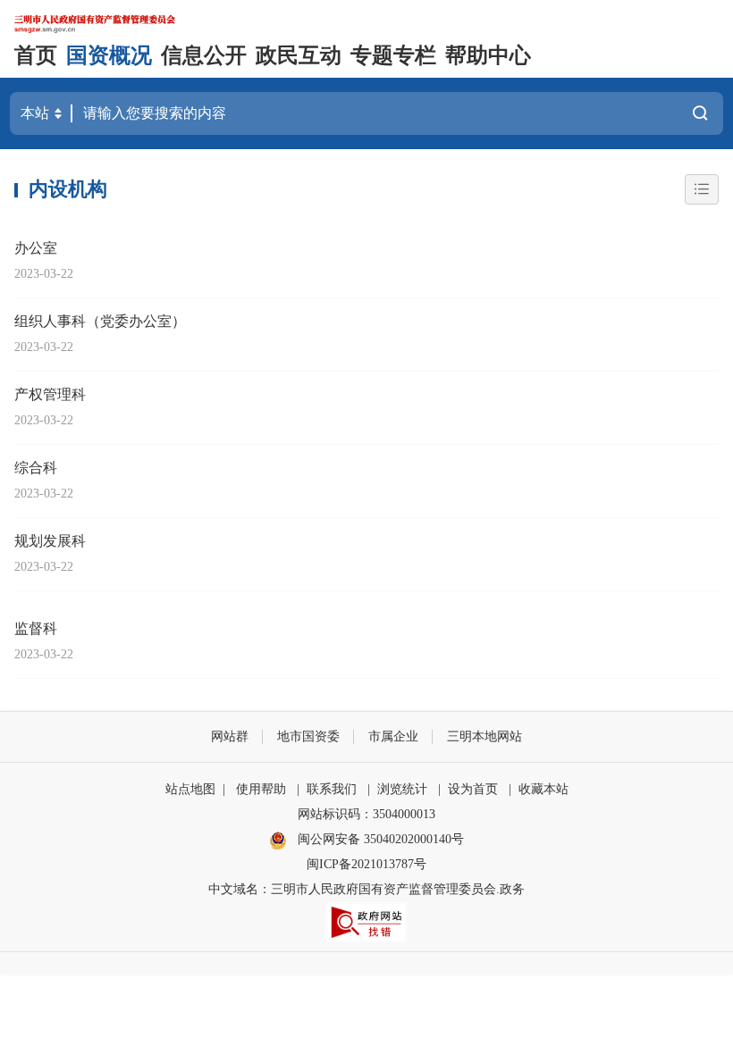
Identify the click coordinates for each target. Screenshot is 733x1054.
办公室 (35, 247)
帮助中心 (488, 55)
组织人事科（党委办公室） (100, 321)
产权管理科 (50, 394)
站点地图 (190, 789)
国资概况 (109, 55)
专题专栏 (393, 55)
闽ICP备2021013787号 (366, 864)
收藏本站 (543, 789)
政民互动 (298, 55)
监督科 (35, 628)
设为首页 (473, 789)
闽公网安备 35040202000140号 (379, 839)
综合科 (35, 467)
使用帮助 (261, 789)
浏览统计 (402, 789)
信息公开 (204, 55)
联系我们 (332, 789)
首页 (35, 55)
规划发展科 (50, 540)
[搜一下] (700, 113)
